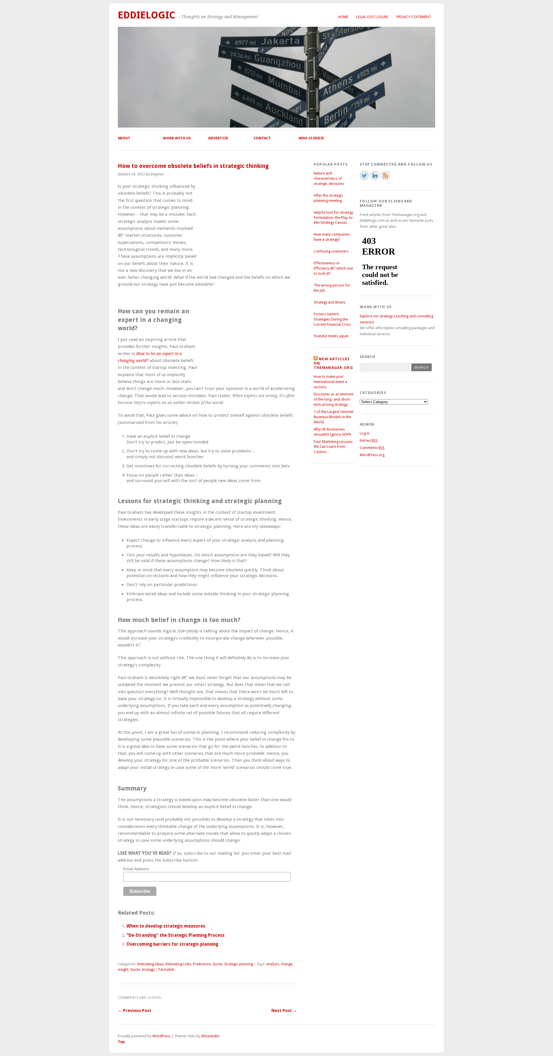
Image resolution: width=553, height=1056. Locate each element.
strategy (148, 970)
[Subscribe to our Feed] (385, 175)
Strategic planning (238, 964)
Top (121, 1042)
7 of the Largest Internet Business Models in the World (333, 416)
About (124, 138)
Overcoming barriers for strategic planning (172, 944)
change (286, 964)
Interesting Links (178, 964)
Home (343, 17)
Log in (365, 433)
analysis (272, 964)
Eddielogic (146, 15)
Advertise (218, 138)
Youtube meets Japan (331, 336)
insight (123, 970)
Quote (217, 964)
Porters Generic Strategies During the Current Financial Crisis (332, 319)
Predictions (202, 964)
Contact (262, 138)
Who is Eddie (311, 138)
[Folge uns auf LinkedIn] (375, 175)
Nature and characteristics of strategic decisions (329, 178)
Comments (372, 447)
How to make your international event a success (330, 381)
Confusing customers (331, 251)
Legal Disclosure (372, 17)
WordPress (161, 1036)
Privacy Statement (413, 17)
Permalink (166, 970)
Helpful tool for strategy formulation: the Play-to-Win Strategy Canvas (334, 217)
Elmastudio (210, 1036)
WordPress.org (372, 455)
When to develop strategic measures (165, 926)
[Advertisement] (248, 227)
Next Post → (284, 1010)
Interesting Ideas (150, 964)
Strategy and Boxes (329, 302)
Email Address (136, 869)
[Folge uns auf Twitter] (364, 175)
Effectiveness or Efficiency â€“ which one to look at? (333, 268)
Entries (369, 440)
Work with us (177, 138)
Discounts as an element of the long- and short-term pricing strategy (333, 399)
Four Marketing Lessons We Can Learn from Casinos (333, 446)
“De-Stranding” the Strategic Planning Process (175, 935)
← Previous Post (134, 1010)
